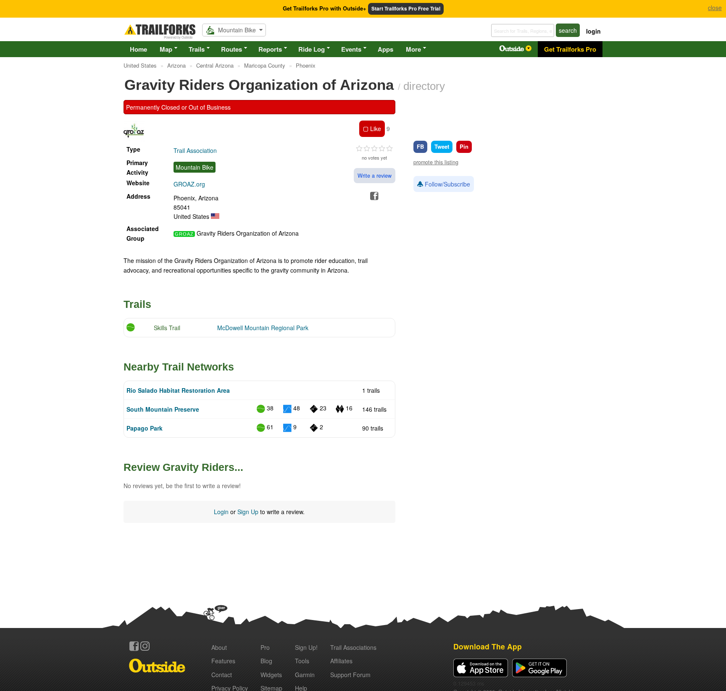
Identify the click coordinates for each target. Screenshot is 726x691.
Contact (221, 674)
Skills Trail (167, 327)
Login (221, 511)
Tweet (441, 146)
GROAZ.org (189, 184)
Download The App (487, 646)
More (413, 49)
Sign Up (247, 511)
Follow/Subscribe (446, 184)
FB (420, 146)
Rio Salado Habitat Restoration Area (178, 390)
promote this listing (435, 162)
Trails (197, 49)
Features (223, 661)
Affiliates (341, 661)
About (219, 647)
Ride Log (311, 49)
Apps (385, 49)
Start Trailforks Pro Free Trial (405, 8)
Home (138, 49)
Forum (350, 674)
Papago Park (144, 428)
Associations (353, 647)
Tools (302, 661)
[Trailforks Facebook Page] (134, 646)
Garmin (305, 674)
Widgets (271, 674)
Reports (270, 49)
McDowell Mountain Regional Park (262, 327)
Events (351, 49)
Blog (266, 661)
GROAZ (184, 233)
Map (166, 49)
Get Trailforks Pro (570, 49)
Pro (265, 647)
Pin (464, 146)
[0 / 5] (374, 148)
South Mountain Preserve (162, 409)
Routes (231, 49)
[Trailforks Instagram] (145, 646)
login (593, 31)
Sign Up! (306, 647)
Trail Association (195, 150)
